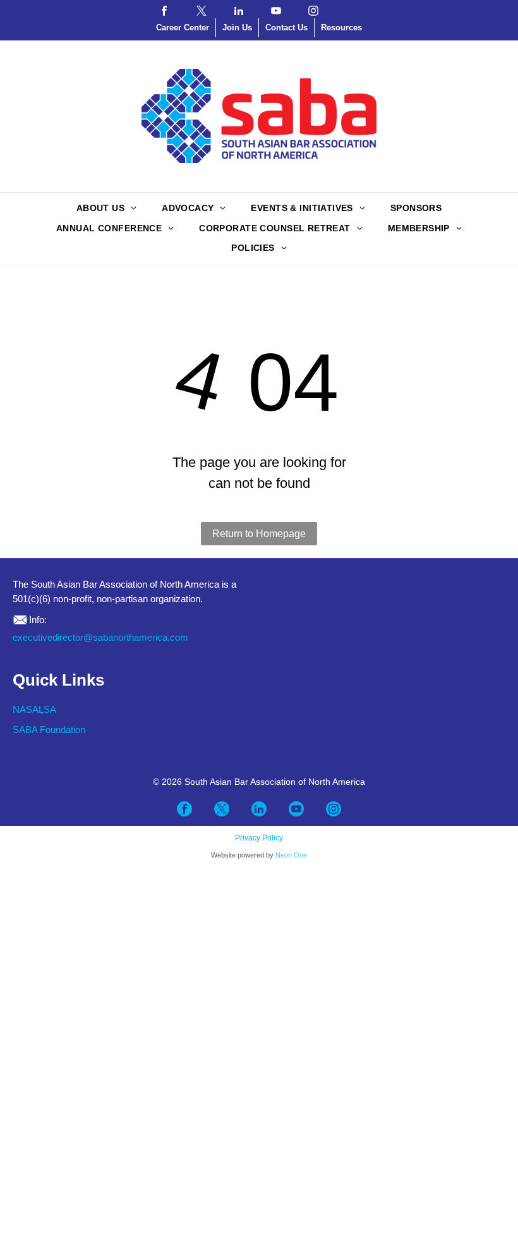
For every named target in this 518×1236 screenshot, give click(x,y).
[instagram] (313, 10)
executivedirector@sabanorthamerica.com (100, 637)
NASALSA (34, 709)
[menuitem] (106, 209)
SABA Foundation (49, 729)
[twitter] (201, 10)
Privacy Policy (259, 837)
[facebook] (164, 10)
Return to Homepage (259, 533)
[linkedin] (238, 10)
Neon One (291, 855)
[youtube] (276, 10)
